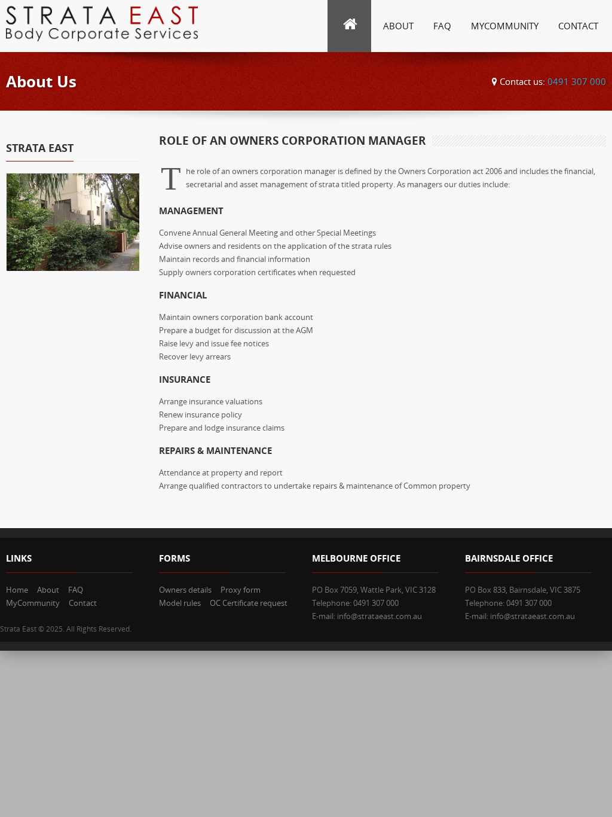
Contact (578, 26)
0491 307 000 (575, 81)
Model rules (180, 602)
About (398, 26)
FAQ (442, 26)
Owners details (185, 589)
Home (17, 589)
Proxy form (241, 589)
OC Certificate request (248, 602)
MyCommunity (504, 26)
